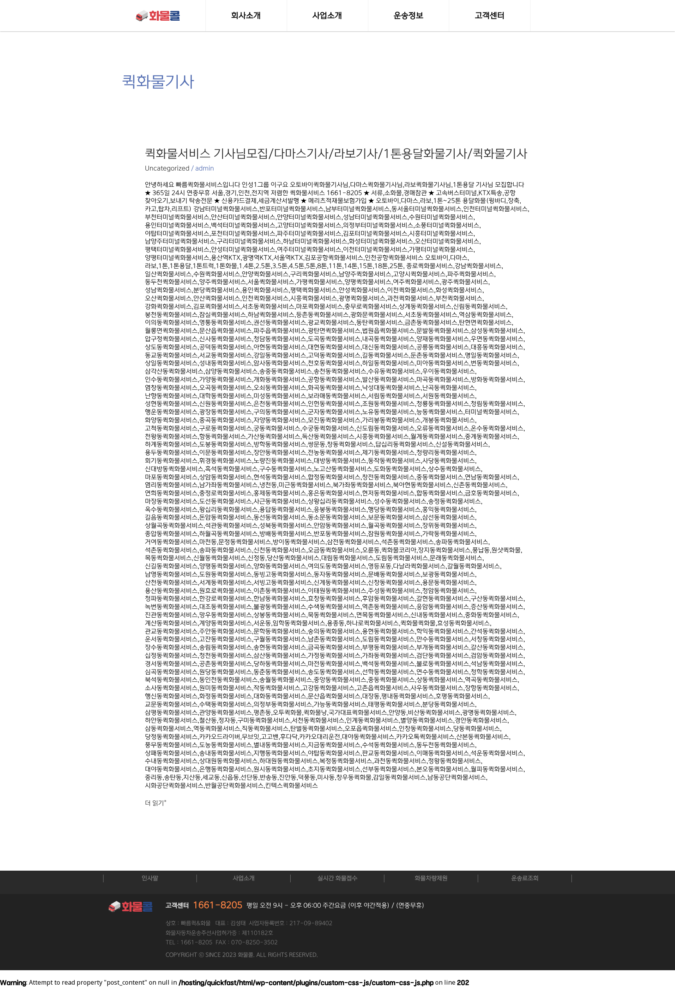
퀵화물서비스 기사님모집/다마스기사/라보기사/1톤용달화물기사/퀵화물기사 (336, 153)
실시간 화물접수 (337, 878)
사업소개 (244, 878)
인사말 (150, 878)
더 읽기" (155, 803)
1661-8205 (218, 905)
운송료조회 (525, 878)
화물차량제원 (431, 878)
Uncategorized (167, 168)
